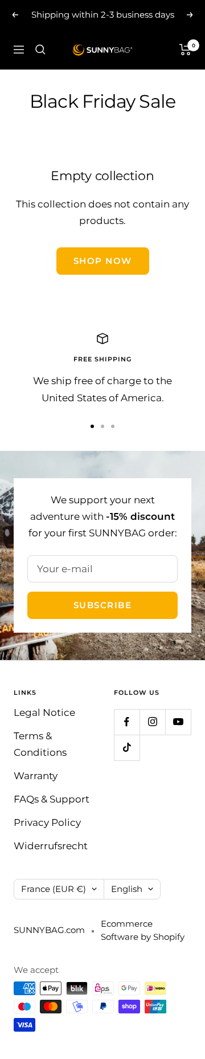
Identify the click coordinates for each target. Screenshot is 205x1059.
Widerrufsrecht (51, 846)
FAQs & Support (51, 799)
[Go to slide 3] (112, 426)
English (126, 888)
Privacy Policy (47, 822)
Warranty (36, 775)
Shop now (102, 260)
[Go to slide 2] (102, 426)
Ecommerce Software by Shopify (142, 930)
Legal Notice (44, 712)
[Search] (40, 49)
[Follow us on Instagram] (152, 722)
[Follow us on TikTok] (127, 747)
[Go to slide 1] (92, 426)
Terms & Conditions (40, 744)
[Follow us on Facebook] (127, 722)
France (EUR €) (53, 888)
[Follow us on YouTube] (178, 722)
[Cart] (185, 49)
